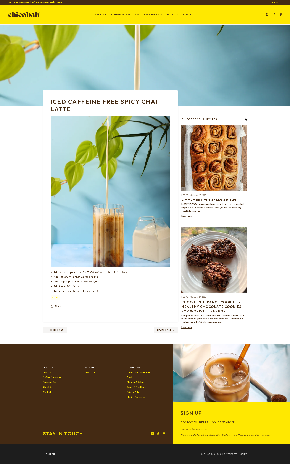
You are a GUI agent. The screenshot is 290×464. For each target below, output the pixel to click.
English (276, 2)
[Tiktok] (158, 433)
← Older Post (55, 330)
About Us (47, 387)
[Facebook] (152, 433)
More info (59, 2)
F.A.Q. (129, 377)
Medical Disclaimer (136, 397)
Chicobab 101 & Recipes (138, 372)
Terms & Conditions (136, 387)
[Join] (278, 428)
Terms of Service (256, 434)
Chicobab (209, 454)
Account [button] (90, 367)
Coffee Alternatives (53, 377)
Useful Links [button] (134, 367)
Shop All (47, 372)
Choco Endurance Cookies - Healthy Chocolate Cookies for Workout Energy (211, 307)
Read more (186, 215)
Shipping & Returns (136, 382)
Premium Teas (50, 382)
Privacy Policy (237, 434)
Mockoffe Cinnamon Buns (208, 200)
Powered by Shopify (234, 454)
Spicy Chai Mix (85, 272)
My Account (90, 372)
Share (58, 306)
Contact (47, 392)
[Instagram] (164, 433)
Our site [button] (48, 367)
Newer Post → (165, 330)
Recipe (55, 297)
